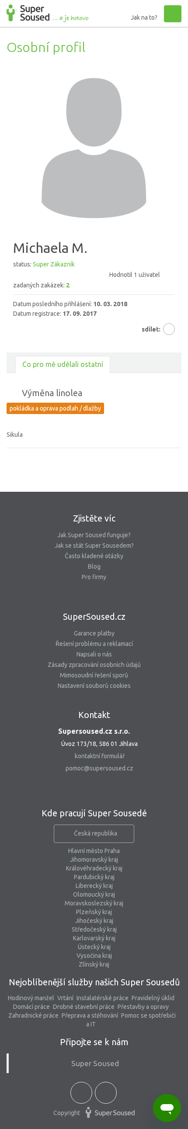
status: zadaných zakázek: (86, 275)
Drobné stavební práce (84, 1006)
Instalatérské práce (103, 997)
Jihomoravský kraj (94, 859)
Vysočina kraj (94, 955)
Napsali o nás (94, 654)
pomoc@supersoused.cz (99, 768)
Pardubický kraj (94, 877)
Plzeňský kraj (94, 911)
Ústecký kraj (94, 946)
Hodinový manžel (31, 997)
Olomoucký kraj (94, 894)
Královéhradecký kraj (94, 868)
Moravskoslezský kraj (94, 903)
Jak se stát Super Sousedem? (94, 545)
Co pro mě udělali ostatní (62, 364)
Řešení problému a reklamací (94, 643)
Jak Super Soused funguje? (94, 535)
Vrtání (65, 997)
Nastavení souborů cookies (94, 685)
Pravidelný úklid (153, 997)
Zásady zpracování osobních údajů (94, 664)
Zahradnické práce (33, 1015)
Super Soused (95, 1063)
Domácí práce (31, 1006)
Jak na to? (144, 17)
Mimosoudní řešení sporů (94, 675)
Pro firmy (94, 576)
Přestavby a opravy (143, 1006)
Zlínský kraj (94, 964)
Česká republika (95, 833)
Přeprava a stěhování (90, 1015)
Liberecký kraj (94, 885)
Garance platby (94, 633)
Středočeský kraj (94, 929)
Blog (94, 566)
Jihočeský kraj (94, 920)
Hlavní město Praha (94, 850)
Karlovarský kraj (94, 938)
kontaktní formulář (100, 756)
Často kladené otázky (94, 555)
